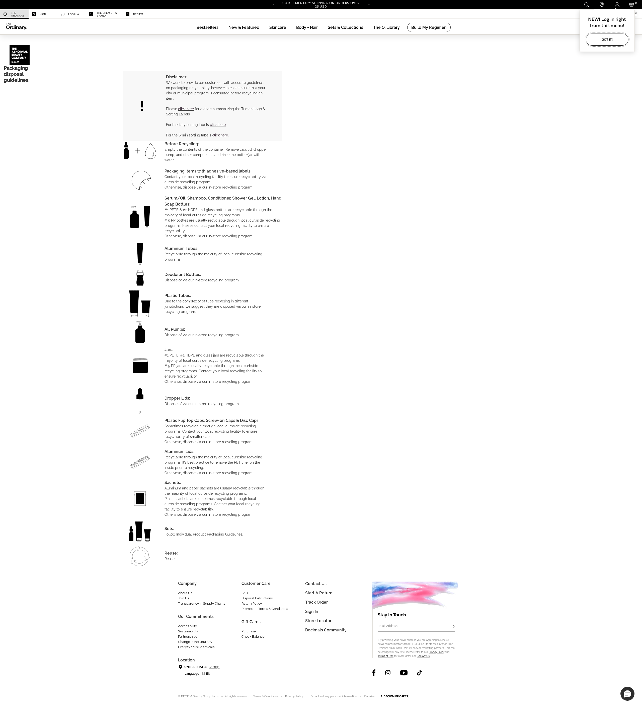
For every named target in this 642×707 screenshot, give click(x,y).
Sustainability (188, 631)
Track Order (316, 602)
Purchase (249, 631)
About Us (185, 593)
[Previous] (273, 4)
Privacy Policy (436, 652)
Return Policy (252, 603)
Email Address (387, 626)
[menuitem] (14, 14)
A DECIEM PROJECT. (394, 696)
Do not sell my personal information (333, 696)
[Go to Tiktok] (419, 672)
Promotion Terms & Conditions (265, 609)
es (203, 673)
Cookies (369, 696)
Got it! (607, 39)
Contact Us (423, 656)
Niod (43, 14)
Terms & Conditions (265, 696)
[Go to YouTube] (404, 672)
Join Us (183, 598)
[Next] (368, 4)
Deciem (138, 14)
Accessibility (187, 626)
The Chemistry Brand (107, 14)
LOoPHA (73, 14)
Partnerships (187, 636)
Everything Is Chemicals (196, 647)
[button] (243, 27)
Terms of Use (385, 656)
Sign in (311, 611)
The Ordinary (17, 14)
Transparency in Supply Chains (201, 603)
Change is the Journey (195, 642)
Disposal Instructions (257, 598)
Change (214, 667)
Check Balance (253, 636)
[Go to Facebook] (374, 672)
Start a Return (319, 593)
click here (186, 109)
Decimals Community (326, 630)
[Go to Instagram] (387, 672)
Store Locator (318, 620)
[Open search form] (586, 4)
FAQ (245, 593)
